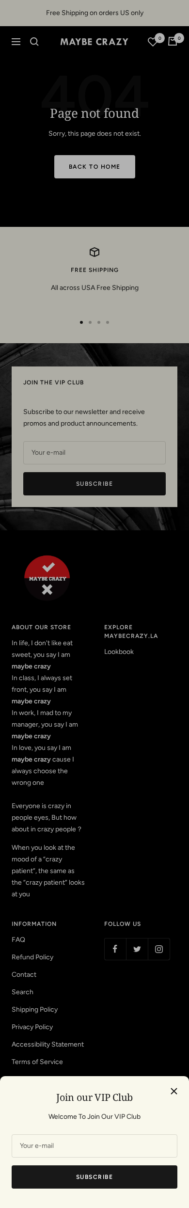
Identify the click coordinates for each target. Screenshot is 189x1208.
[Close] (174, 1091)
